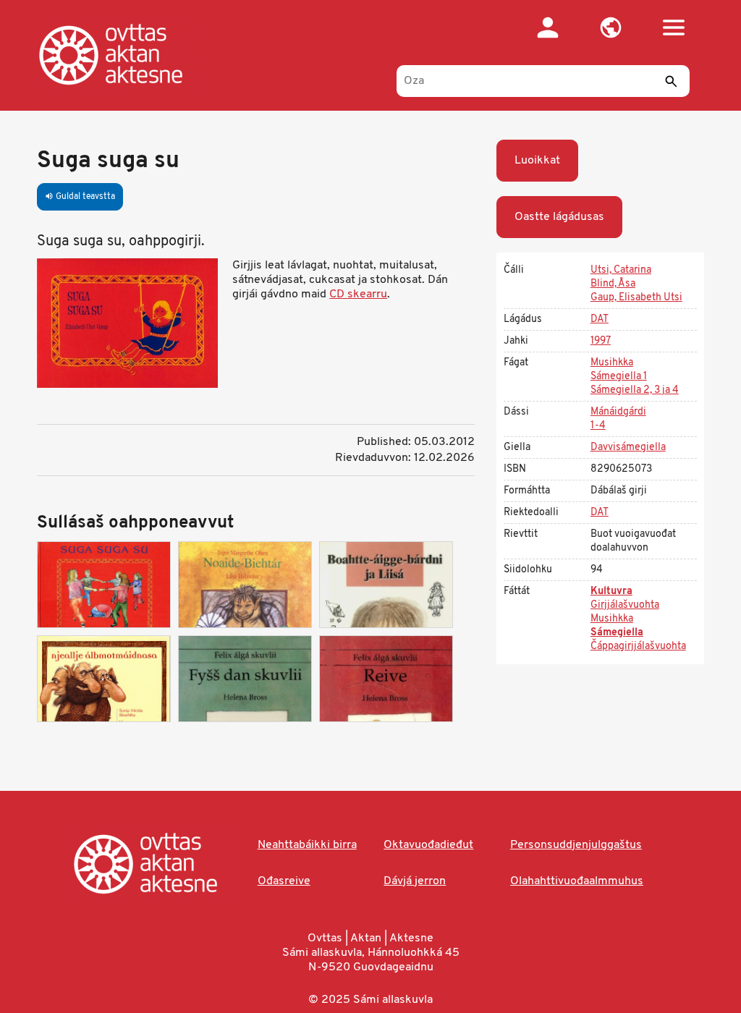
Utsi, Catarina (620, 270)
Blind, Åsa (612, 284)
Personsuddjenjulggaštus (576, 845)
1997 (600, 341)
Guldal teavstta (80, 197)
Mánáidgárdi (618, 412)
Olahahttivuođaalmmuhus (576, 881)
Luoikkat (537, 160)
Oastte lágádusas (559, 217)
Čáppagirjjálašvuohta (638, 646)
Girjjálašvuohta (624, 605)
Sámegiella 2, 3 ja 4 (634, 390)
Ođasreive (284, 881)
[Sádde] (671, 81)
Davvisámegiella (628, 447)
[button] (611, 27)
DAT (599, 319)
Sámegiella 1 (618, 376)
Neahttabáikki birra (307, 845)
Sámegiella (616, 633)
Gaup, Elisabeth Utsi (636, 298)
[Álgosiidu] (125, 54)
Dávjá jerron (415, 881)
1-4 (598, 426)
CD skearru (358, 294)
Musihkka (611, 363)
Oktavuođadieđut (428, 845)
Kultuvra (611, 591)
